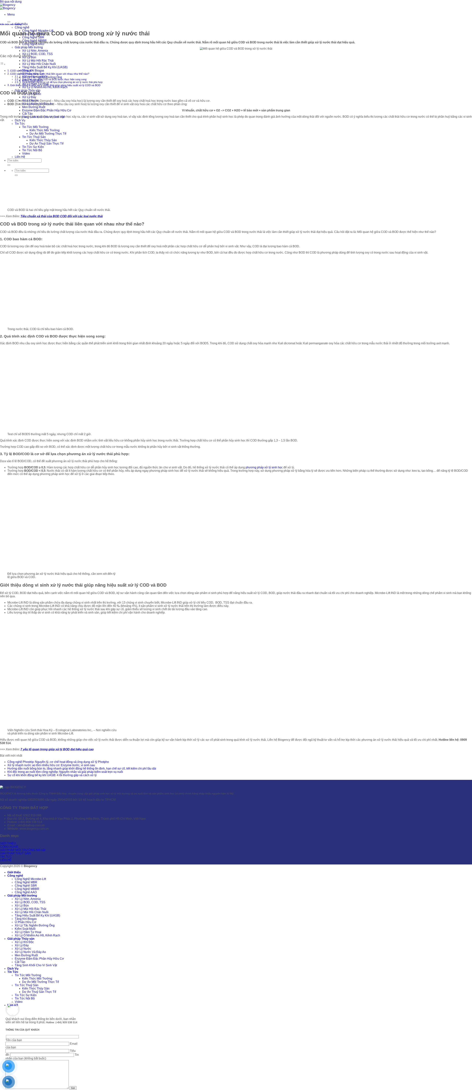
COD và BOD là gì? (21, 70)
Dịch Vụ (20, 120)
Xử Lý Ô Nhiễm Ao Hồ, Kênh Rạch (44, 87)
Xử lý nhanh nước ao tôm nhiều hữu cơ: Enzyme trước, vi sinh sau (51, 765)
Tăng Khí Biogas (33, 70)
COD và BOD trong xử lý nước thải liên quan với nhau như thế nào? (49, 73)
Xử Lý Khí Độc (24, 942)
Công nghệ (22, 27)
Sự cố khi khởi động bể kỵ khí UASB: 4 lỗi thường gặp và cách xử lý (52, 775)
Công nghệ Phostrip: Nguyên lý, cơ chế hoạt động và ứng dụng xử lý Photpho (58, 761)
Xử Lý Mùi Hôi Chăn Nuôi (39, 63)
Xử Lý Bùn (22, 905)
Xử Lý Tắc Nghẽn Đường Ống (35, 925)
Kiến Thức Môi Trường (37, 978)
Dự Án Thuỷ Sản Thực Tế (39, 991)
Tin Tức (20, 123)
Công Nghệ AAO (26, 892)
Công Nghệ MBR (26, 882)
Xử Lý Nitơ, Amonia (35, 50)
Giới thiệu (14, 872)
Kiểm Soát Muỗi (25, 928)
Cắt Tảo (27, 113)
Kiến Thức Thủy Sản (35, 988)
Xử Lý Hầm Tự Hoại (28, 932)
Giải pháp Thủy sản (20, 938)
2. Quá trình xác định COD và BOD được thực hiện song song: (53, 79)
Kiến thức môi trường (10, 24)
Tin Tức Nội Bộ (25, 998)
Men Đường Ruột (33, 107)
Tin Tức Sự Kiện (26, 995)
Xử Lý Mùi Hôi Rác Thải (38, 60)
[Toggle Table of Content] (3, 64)
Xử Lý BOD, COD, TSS (37, 54)
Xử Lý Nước (23, 948)
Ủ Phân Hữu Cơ (25, 922)
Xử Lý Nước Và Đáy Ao (30, 952)
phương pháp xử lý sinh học (264, 467)
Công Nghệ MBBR (27, 888)
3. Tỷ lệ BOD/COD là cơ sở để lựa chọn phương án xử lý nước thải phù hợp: (61, 82)
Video (18, 1001)
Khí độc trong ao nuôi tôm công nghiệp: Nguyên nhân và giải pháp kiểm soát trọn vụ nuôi (65, 771)
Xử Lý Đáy (29, 97)
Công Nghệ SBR (33, 37)
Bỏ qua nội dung (11, 1)
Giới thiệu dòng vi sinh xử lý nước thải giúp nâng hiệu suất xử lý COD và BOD (55, 85)
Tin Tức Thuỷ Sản (26, 985)
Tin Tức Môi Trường (28, 975)
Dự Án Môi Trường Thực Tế (40, 981)
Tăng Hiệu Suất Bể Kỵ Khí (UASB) (44, 67)
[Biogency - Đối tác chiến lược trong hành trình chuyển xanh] (7, 6)
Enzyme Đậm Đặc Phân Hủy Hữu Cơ (46, 110)
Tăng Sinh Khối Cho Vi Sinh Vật (36, 965)
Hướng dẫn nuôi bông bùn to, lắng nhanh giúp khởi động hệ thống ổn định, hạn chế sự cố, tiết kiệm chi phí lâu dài (81, 768)
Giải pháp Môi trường (29, 47)
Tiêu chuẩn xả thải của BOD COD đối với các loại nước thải (61, 216)
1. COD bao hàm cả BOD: (33, 76)
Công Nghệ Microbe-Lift (30, 879)
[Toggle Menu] (8, 21)
